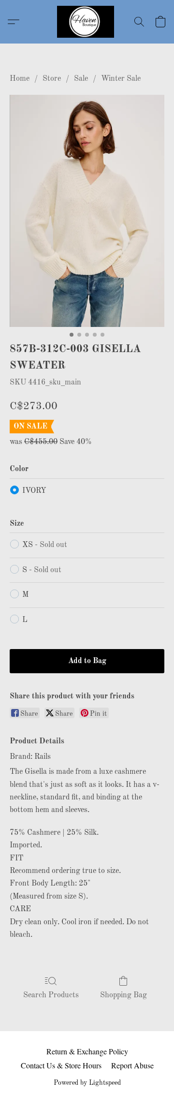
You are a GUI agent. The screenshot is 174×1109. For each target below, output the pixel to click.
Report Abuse (132, 1065)
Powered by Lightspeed (87, 1082)
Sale (81, 79)
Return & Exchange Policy (87, 1051)
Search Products (51, 995)
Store (52, 79)
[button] (87, 22)
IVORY (34, 491)
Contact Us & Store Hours (61, 1065)
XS (44, 545)
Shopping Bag (123, 995)
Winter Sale (121, 79)
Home (19, 79)
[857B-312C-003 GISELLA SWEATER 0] (87, 211)
